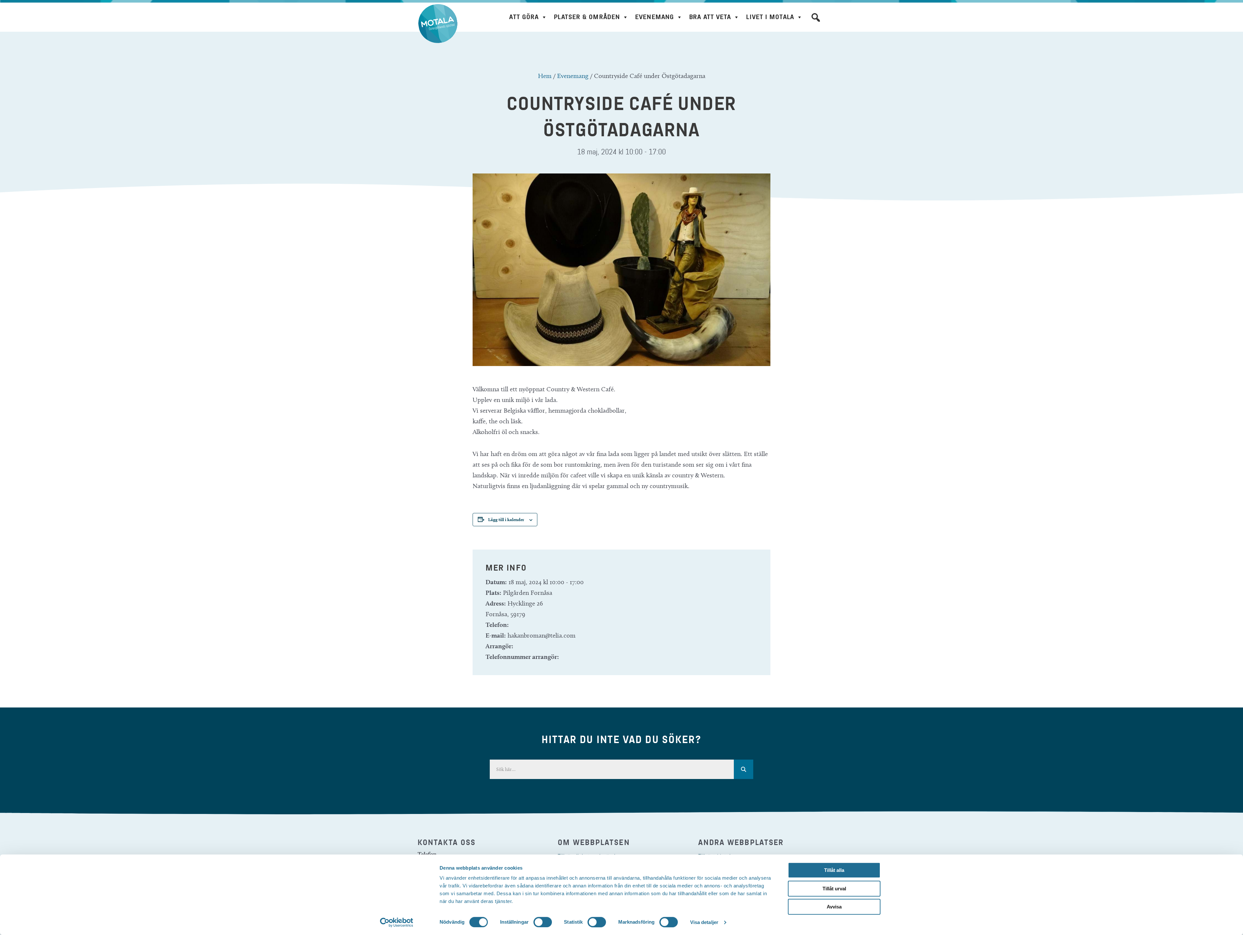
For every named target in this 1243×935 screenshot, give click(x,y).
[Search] (743, 769)
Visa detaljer (704, 922)
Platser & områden (587, 17)
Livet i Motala (770, 17)
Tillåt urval (834, 888)
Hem (545, 76)
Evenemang (654, 17)
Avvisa (834, 906)
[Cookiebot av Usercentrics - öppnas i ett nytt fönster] (396, 922)
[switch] (542, 922)
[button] (815, 17)
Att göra (524, 17)
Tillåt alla (834, 870)
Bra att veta (710, 17)
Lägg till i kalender (506, 519)
